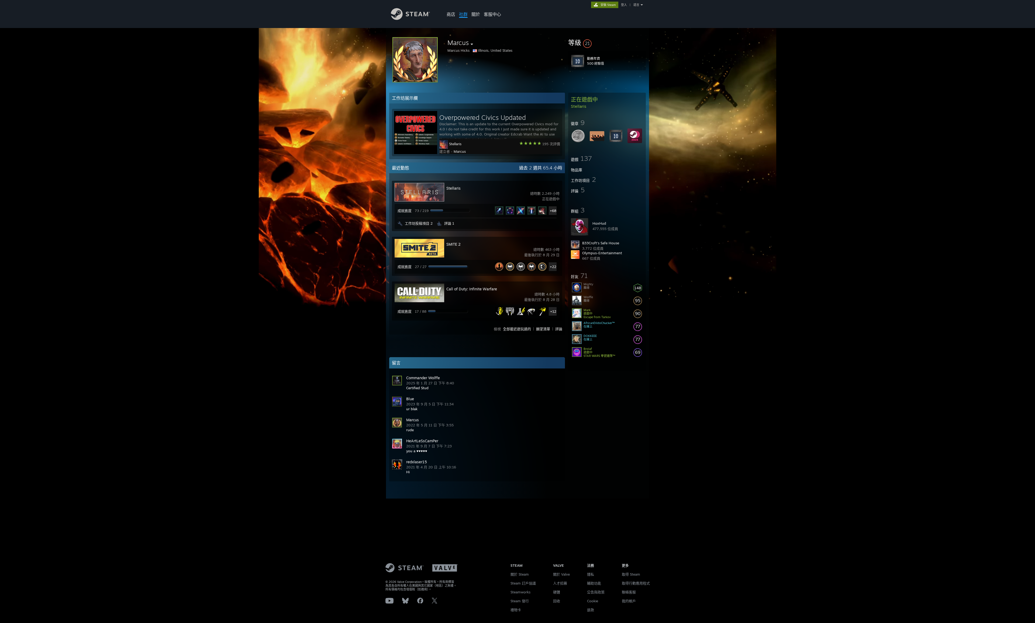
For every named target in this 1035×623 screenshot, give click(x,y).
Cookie (592, 601)
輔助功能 (594, 583)
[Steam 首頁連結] (410, 18)
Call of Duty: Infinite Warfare (471, 289)
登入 (624, 5)
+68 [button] (553, 210)
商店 (451, 14)
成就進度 (405, 210)
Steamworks (520, 592)
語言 (636, 5)
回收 (556, 601)
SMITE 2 (453, 244)
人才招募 (560, 583)
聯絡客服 (629, 592)
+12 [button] (553, 311)
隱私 (590, 574)
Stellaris (455, 144)
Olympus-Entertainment (602, 253)
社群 (463, 14)
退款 (590, 610)
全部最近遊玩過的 (517, 329)
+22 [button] (553, 266)
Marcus (460, 151)
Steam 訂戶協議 (523, 583)
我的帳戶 (629, 601)
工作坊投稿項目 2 (419, 223)
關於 (475, 14)
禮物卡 (515, 610)
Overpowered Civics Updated (482, 117)
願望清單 (543, 329)
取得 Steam (631, 574)
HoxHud (599, 223)
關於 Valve (561, 574)
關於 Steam (519, 574)
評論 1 (449, 223)
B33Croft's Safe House (600, 243)
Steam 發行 (519, 601)
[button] (607, 42)
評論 (558, 329)
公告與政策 (596, 592)
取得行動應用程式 (636, 583)
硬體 (556, 592)
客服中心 (492, 14)
